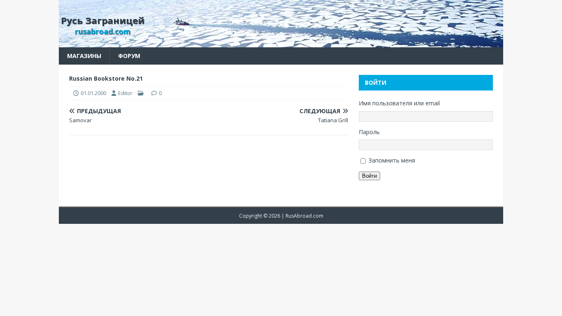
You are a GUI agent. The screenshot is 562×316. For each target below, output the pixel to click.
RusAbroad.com (304, 215)
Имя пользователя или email (399, 103)
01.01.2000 (93, 93)
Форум (129, 56)
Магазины (84, 56)
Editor (125, 93)
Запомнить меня (392, 160)
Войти (369, 176)
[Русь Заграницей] (281, 42)
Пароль (369, 132)
